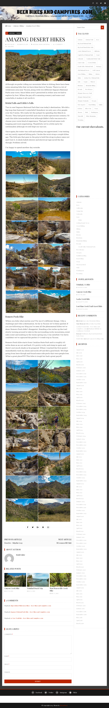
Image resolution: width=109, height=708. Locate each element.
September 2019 (81, 585)
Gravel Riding (80, 226)
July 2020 (79, 555)
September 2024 (81, 415)
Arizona (15, 26)
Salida (100, 104)
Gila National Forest (83, 70)
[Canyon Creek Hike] (15, 580)
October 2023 (80, 448)
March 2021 (79, 531)
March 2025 (80, 400)
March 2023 (80, 469)
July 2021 (79, 519)
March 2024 (80, 433)
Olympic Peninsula (83, 101)
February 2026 (81, 367)
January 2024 (80, 439)
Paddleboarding (81, 256)
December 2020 (81, 540)
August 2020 (80, 552)
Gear (78, 217)
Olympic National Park (84, 97)
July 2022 (79, 486)
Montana (80, 85)
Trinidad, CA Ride (83, 285)
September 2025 (81, 382)
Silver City (88, 108)
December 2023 (81, 442)
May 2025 (79, 394)
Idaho (79, 78)
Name (6, 656)
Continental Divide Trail (93, 59)
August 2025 (80, 385)
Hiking (22, 26)
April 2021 (79, 528)
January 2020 (80, 573)
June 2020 (79, 558)
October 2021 (80, 510)
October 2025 (80, 379)
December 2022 (81, 472)
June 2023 (79, 460)
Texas (96, 108)
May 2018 (79, 617)
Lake (79, 82)
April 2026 (79, 362)
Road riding (80, 259)
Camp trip (79, 211)
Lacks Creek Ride (83, 299)
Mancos (93, 82)
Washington (94, 112)
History (97, 74)
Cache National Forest (84, 51)
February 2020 (81, 570)
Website (7, 672)
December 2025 (81, 373)
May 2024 (79, 427)
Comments (8, 634)
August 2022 (80, 483)
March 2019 (80, 602)
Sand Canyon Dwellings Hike (95, 339)
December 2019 (81, 576)
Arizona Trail (89, 39)
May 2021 (79, 525)
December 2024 (81, 406)
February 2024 (81, 436)
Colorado (80, 59)
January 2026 (80, 370)
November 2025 (81, 376)
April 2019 (79, 599)
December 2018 (81, 611)
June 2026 (79, 356)
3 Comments (59, 44)
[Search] (102, 27)
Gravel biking (81, 74)
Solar (80, 220)
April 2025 (79, 397)
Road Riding (92, 104)
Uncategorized (81, 264)
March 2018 (80, 623)
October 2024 (80, 412)
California (97, 51)
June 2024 (79, 424)
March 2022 (80, 498)
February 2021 (80, 534)
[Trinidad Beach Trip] (38, 580)
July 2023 (79, 457)
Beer (97, 39)
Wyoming (80, 120)
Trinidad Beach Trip (35, 588)
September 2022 (81, 481)
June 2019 (79, 594)
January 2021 (80, 537)
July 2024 (79, 421)
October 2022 (80, 478)
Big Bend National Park (84, 43)
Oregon (94, 101)
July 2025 (79, 388)
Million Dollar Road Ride (93, 324)
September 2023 (81, 451)
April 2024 (79, 430)
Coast (98, 55)
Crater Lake (81, 62)
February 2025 (80, 403)
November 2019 (81, 579)
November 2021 (81, 507)
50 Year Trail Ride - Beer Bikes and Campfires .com (27, 618)
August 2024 (80, 418)
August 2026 (80, 350)
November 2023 (81, 445)
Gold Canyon (96, 70)
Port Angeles (81, 104)
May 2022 (79, 492)
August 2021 (80, 516)
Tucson (80, 112)
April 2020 (79, 564)
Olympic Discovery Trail (85, 93)
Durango (98, 66)
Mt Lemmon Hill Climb (64, 543)
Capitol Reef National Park (85, 55)
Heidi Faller (10, 44)
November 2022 (81, 475)
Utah (86, 112)
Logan (85, 82)
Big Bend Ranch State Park (85, 47)
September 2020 (81, 549)
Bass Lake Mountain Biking (91, 321)
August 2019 (80, 588)
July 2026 (79, 353)
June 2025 (79, 391)
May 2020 (79, 561)
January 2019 (80, 608)
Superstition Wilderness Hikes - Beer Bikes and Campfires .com (31, 606)
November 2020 (81, 543)
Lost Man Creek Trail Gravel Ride (89, 306)
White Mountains (91, 116)
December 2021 (81, 504)
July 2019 (79, 591)
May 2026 (79, 359)
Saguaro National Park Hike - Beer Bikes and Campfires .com (30, 612)
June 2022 (79, 489)
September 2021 (81, 513)
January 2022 (80, 501)
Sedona (80, 108)
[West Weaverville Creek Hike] (60, 580)
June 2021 (79, 522)
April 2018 (79, 620)
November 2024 (81, 409)
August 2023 (80, 454)
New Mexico (88, 89)
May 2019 (79, 597)
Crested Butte (92, 62)
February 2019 (80, 605)
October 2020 (80, 546)
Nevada (80, 89)
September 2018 (81, 614)
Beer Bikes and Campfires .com (54, 12)
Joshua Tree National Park (91, 78)
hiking (41, 44)
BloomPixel (63, 705)
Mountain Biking (90, 85)
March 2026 (80, 365)
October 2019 (80, 582)
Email (6, 664)
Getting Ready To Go (82, 223)
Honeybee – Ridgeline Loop (13, 543)
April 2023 (79, 466)
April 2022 (79, 495)
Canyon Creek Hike (11, 588)
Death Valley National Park (85, 66)
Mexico (78, 235)
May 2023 (79, 463)
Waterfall (46, 44)
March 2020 (80, 567)
